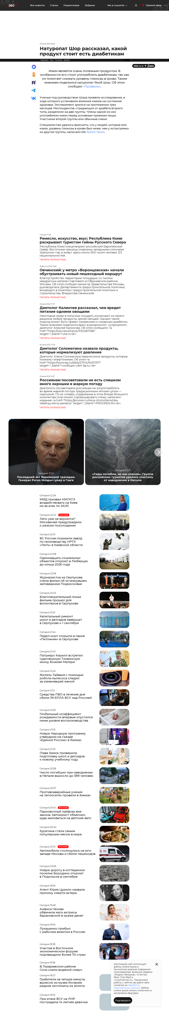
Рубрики (90, 5)
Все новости (37, 5)
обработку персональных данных (127, 986)
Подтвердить (123, 1000)
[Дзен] (143, 66)
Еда (51, 60)
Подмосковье (71, 5)
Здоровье (44, 60)
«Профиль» (91, 86)
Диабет (67, 60)
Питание (58, 60)
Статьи (54, 5)
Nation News (95, 132)
